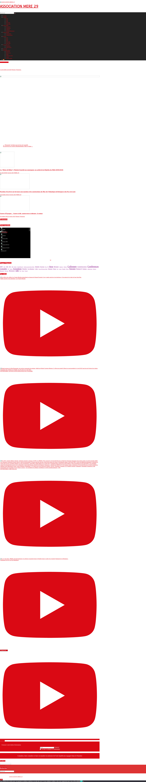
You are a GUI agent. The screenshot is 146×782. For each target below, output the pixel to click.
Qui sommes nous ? (6, 50)
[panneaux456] (4, 238)
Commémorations (9, 35)
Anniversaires (8, 33)
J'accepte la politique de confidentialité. (50, 749)
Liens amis (5, 48)
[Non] (83, 781)
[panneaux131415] (5, 247)
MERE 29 (16, 172)
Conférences (8, 28)
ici (50, 260)
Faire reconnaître (6, 32)
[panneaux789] (4, 241)
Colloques (8, 29)
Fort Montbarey (31, 269)
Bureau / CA (8, 52)
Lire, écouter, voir (6, 44)
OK (1, 779)
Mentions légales (9, 58)
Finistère (24, 269)
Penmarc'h (79, 269)
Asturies (37, 267)
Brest (51, 267)
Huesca (54, 269)
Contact (7, 57)
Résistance (12, 271)
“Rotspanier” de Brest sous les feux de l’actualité (15, 145)
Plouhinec (85, 269)
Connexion (2, 765)
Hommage (50, 269)
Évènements (8, 46)
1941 (10, 266)
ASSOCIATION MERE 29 (19, 6)
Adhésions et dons (9, 55)
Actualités (5, 15)
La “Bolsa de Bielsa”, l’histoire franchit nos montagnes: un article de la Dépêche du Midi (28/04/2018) (31, 170)
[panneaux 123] (3, 236)
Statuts (7, 54)
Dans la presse (8, 47)
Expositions (8, 26)
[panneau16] (3, 250)
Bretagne (56, 267)
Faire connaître (5, 25)
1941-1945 (8, 22)
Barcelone (42, 266)
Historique (8, 51)
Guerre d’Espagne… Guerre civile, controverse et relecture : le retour (21, 213)
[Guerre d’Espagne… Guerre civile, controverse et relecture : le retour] (15, 210)
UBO (17, 271)
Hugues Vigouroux (16, 69)
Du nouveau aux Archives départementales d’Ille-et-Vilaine (18, 146)
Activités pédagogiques (10, 30)
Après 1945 (8, 24)
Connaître (5, 17)
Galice (36, 269)
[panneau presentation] (4, 232)
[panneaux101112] (5, 244)
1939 (7, 20)
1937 (7, 18)
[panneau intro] (3, 230)
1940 (7, 21)
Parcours (4, 36)
